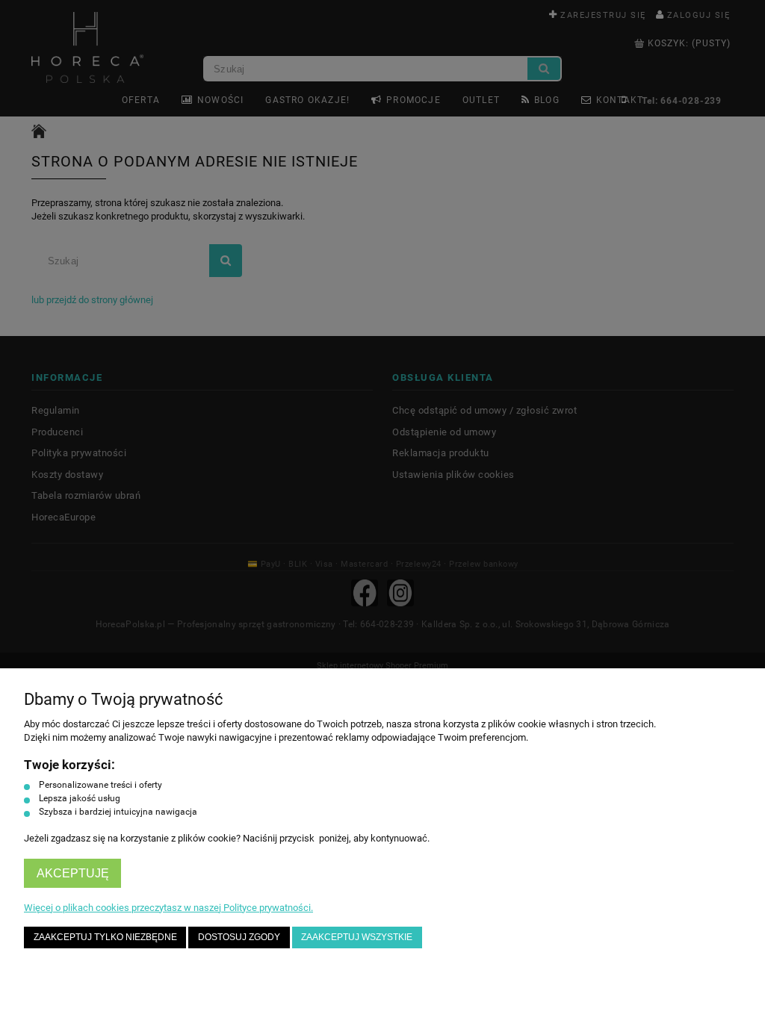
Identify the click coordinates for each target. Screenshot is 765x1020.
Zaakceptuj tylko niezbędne (105, 937)
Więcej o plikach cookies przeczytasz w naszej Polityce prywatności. (168, 907)
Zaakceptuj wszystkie (356, 937)
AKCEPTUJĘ (73, 873)
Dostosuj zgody (239, 937)
